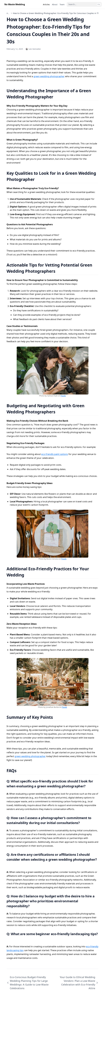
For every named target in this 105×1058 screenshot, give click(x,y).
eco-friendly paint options (54, 454)
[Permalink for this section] (57, 97)
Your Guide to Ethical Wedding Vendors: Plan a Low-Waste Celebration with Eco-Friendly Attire (77, 982)
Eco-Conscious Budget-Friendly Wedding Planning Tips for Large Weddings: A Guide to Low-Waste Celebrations (29, 982)
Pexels (63, 395)
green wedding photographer (49, 76)
